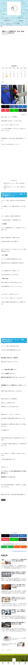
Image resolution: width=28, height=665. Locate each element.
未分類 (4, 499)
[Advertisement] (14, 49)
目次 (12, 180)
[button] (22, 110)
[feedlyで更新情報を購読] (7, 546)
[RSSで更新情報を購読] (20, 546)
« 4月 (2, 81)
